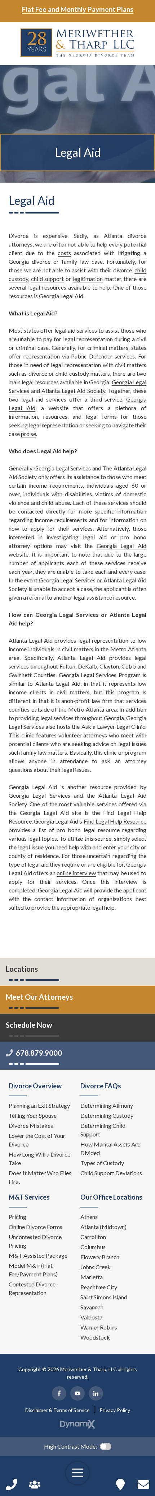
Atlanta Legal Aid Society (73, 390)
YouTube (77, 1393)
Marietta (91, 1277)
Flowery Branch (99, 1256)
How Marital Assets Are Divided (110, 1148)
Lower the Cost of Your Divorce (37, 1140)
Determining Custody (107, 1115)
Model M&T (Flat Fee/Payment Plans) (33, 1269)
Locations (22, 969)
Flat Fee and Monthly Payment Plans (77, 9)
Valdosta (91, 1317)
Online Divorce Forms (35, 1226)
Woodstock (95, 1337)
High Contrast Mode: (70, 1446)
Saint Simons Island (103, 1297)
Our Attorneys (34, 1484)
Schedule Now (143, 1484)
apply (15, 881)
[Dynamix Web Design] (77, 1424)
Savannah (91, 1307)
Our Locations (120, 1484)
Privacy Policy (114, 1410)
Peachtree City (98, 1287)
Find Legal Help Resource (115, 821)
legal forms (101, 416)
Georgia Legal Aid (121, 545)
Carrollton (93, 1236)
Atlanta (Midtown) (103, 1226)
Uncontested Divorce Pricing (35, 1241)
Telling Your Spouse (33, 1115)
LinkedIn (96, 1393)
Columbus (93, 1246)
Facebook (59, 1393)
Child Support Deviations (111, 1172)
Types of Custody (102, 1162)
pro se (28, 433)
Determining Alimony (107, 1105)
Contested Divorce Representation (32, 1288)
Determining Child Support (102, 1130)
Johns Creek (95, 1266)
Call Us (11, 1484)
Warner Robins (98, 1327)
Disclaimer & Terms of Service (57, 1410)
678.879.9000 (39, 1053)
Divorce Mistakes (31, 1125)
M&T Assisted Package (38, 1255)
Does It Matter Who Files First (40, 1177)
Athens (89, 1216)
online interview (76, 872)
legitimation (88, 278)
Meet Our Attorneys (39, 997)
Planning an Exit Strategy (39, 1105)
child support (47, 278)
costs (64, 252)
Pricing (17, 1216)
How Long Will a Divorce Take (39, 1158)
